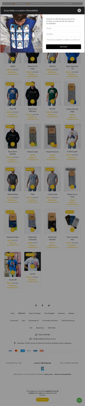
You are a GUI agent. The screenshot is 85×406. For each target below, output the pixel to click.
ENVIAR (63, 47)
